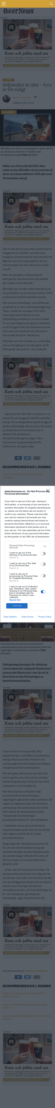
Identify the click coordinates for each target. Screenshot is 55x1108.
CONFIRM (17, 606)
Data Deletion (10, 616)
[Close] (49, 492)
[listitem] (27, 546)
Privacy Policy (44, 616)
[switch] (43, 553)
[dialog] (27, 554)
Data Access (27, 616)
